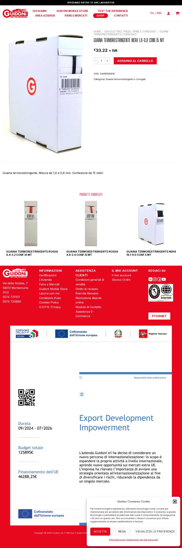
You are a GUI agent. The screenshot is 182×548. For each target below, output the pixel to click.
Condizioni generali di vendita (90, 282)
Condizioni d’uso (50, 298)
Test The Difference (113, 10)
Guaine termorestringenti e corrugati (131, 33)
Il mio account (121, 275)
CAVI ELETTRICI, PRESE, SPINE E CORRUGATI (130, 31)
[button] (175, 501)
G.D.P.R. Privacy (50, 307)
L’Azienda (45, 279)
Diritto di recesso (87, 289)
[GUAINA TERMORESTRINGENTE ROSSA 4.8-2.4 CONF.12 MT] (91, 223)
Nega (122, 531)
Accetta (100, 531)
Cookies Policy (49, 302)
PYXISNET (159, 316)
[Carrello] (177, 13)
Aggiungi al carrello (135, 61)
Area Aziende (45, 15)
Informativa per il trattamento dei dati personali (133, 539)
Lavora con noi (49, 293)
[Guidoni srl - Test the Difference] (15, 13)
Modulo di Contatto (88, 307)
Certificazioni (47, 275)
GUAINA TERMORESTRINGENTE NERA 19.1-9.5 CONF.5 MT (151, 253)
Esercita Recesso (87, 293)
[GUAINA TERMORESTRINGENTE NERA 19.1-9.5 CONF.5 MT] (151, 223)
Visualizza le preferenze (155, 531)
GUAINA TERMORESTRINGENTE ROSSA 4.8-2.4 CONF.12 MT (92, 253)
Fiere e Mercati (76, 15)
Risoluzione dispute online (88, 300)
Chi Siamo (40, 10)
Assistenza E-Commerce (85, 314)
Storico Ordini (121, 279)
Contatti (121, 15)
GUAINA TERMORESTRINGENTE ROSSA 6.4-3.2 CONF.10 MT (32, 253)
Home (97, 31)
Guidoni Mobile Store (72, 10)
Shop (100, 15)
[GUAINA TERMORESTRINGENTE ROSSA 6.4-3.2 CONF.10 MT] (31, 223)
